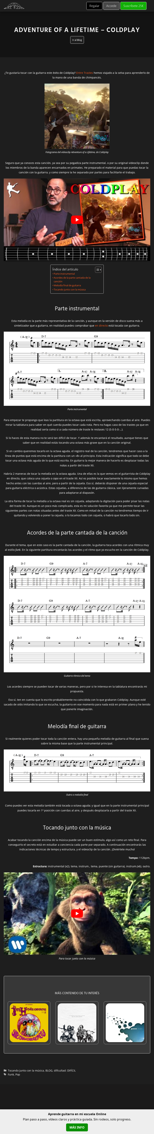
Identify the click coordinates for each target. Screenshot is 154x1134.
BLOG (48, 1070)
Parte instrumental (64, 273)
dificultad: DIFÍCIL (65, 1070)
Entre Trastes (84, 73)
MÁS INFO (77, 1127)
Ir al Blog (77, 40)
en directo (101, 325)
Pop (17, 1074)
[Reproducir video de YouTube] (77, 219)
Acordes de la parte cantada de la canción (72, 279)
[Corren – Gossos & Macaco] (125, 1039)
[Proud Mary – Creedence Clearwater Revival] (77, 1039)
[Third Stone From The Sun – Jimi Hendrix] (29, 1039)
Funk (11, 1074)
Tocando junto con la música (70, 289)
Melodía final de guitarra (67, 285)
